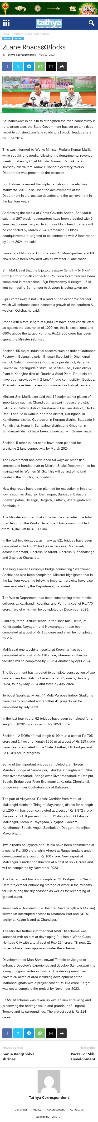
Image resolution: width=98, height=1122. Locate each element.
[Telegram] (29, 66)
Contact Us (76, 1109)
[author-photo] (49, 1081)
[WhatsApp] (40, 66)
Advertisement (56, 1109)
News (7, 38)
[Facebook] (7, 66)
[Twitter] (18, 66)
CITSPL (56, 1116)
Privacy (37, 1109)
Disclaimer (21, 1109)
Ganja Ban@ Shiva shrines (18, 1056)
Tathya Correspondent (21, 54)
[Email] (51, 66)
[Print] (62, 66)
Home (5, 33)
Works (17, 33)
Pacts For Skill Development (83, 1056)
